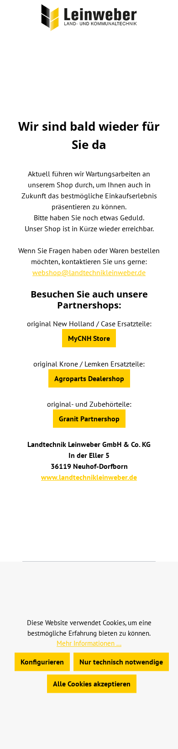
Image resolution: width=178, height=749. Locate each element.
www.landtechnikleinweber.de (89, 477)
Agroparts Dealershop (89, 378)
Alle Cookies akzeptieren (92, 683)
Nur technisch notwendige (121, 661)
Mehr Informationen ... (89, 643)
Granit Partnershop (89, 418)
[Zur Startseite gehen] (89, 17)
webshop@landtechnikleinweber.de (89, 272)
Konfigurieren (42, 661)
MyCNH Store (89, 338)
